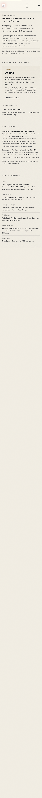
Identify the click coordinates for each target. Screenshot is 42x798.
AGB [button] (23, 241)
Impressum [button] (30, 241)
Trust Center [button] (22, 210)
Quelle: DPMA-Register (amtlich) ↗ (24, 146)
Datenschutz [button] (16, 241)
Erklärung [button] (5, 233)
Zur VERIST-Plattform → (12, 97)
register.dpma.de (8, 146)
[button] (4, 5)
